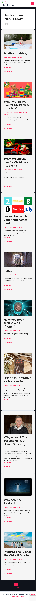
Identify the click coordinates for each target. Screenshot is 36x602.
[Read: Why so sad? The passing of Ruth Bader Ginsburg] (18, 424)
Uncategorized (8, 57)
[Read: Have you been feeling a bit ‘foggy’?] (18, 308)
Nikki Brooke (8, 5)
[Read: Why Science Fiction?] (18, 487)
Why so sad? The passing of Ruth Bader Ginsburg (15, 441)
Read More (7, 67)
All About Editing (16, 53)
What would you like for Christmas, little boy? (16, 105)
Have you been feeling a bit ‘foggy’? (14, 323)
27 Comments (8, 112)
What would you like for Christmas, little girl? (16, 162)
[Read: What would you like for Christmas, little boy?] (18, 90)
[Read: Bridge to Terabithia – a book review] (18, 364)
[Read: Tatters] (18, 260)
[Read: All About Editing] (18, 41)
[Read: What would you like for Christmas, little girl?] (18, 147)
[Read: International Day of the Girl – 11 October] (18, 540)
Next (18, 588)
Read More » (8, 71)
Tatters (8, 271)
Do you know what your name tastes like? (17, 220)
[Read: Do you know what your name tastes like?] (18, 205)
